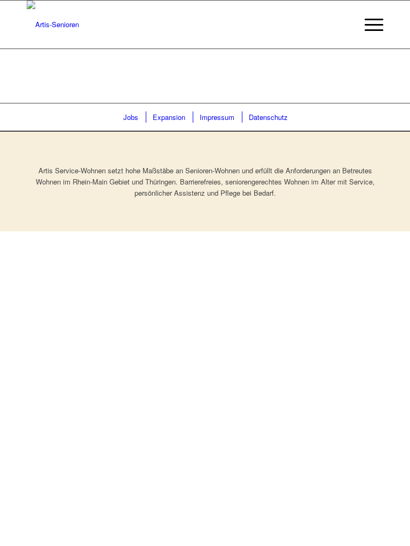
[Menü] (368, 25)
